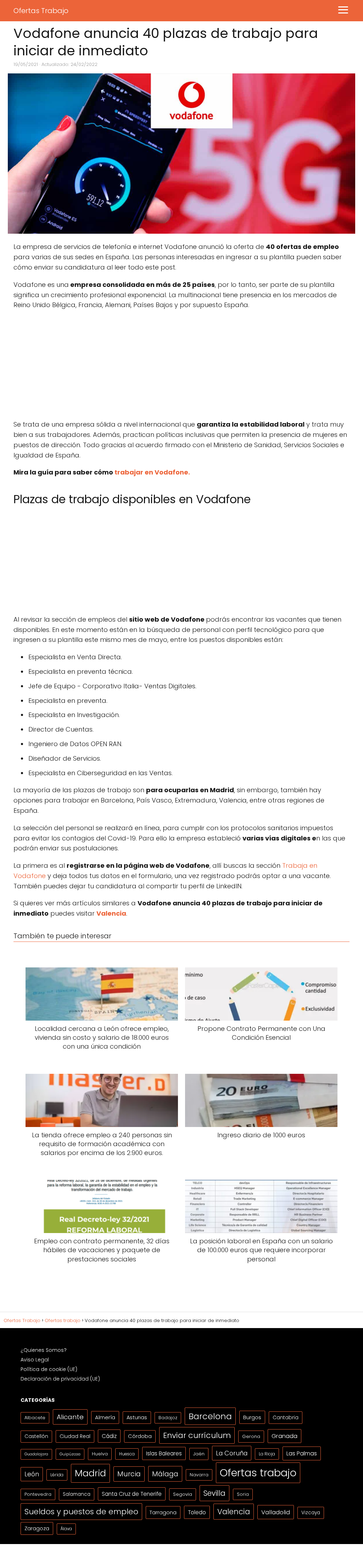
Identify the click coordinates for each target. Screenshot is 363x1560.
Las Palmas (301, 1453)
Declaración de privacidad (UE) (60, 1378)
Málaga (165, 1474)
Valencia (233, 1511)
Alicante (70, 1417)
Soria (243, 1494)
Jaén (199, 1453)
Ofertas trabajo (258, 1472)
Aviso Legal (35, 1359)
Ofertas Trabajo (40, 11)
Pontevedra (37, 1494)
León (31, 1474)
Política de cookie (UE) (49, 1369)
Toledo (197, 1512)
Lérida (56, 1475)
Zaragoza (36, 1528)
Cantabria (285, 1417)
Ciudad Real (75, 1436)
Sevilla (214, 1493)
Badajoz (167, 1418)
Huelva (100, 1453)
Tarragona (163, 1512)
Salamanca (76, 1494)
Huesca (127, 1454)
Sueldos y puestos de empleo (81, 1511)
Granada (284, 1436)
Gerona (251, 1436)
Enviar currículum (197, 1435)
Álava (66, 1529)
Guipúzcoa (70, 1454)
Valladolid (275, 1512)
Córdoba (140, 1436)
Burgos (252, 1417)
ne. (185, 472)
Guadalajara (36, 1454)
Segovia (182, 1494)
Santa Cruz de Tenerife (132, 1494)
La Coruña (231, 1453)
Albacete (34, 1418)
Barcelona (210, 1416)
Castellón (36, 1436)
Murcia (129, 1474)
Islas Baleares (164, 1453)
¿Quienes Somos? (44, 1350)
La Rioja (267, 1454)
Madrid (90, 1473)
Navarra (199, 1475)
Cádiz (109, 1436)
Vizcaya (310, 1512)
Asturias (137, 1417)
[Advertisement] (181, 367)
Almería (105, 1417)
